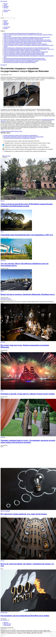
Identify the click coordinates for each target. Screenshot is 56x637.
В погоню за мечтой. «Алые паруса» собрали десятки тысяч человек (28, 394)
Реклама (6, 11)
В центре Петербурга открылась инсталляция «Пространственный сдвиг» (24, 58)
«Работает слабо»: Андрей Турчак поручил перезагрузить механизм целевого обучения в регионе (26, 147)
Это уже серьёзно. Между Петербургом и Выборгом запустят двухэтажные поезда (27, 37)
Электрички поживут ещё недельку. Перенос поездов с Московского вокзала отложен (28, 41)
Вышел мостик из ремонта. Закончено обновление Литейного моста (23, 38)
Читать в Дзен (18, 131)
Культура (3, 342)
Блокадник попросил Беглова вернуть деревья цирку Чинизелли (20, 138)
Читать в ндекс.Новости (8, 131)
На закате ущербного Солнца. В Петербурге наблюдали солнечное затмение (25, 44)
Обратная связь (7, 623)
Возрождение (4, 612)
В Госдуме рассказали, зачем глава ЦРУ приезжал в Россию (21, 141)
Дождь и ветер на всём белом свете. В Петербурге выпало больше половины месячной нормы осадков (27, 205)
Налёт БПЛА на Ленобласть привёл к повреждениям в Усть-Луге (22, 42)
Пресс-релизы (7, 625)
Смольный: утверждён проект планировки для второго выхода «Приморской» (26, 51)
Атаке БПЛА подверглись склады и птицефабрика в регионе (21, 61)
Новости (6, 3)
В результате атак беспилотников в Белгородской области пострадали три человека (28, 149)
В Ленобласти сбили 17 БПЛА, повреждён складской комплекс (22, 50)
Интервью (6, 6)
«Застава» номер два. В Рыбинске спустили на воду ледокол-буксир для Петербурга (27, 40)
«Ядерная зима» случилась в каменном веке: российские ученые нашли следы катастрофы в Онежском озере (26, 143)
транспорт (3, 260)
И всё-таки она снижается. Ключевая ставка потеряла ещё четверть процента (25, 59)
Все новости (4, 64)
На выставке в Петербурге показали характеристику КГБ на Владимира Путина (23, 136)
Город (2, 231)
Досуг (2, 390)
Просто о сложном (5, 510)
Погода (2, 200)
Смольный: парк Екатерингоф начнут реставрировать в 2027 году (23, 33)
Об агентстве (7, 10)
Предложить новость (6, 298)
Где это (2, 560)
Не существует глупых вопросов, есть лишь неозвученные (24, 514)
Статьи (5, 5)
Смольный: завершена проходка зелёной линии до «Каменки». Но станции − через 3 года (29, 49)
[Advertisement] (28, 457)
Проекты (6, 7)
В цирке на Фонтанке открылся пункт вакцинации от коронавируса (20, 135)
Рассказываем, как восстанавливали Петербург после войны (25, 616)
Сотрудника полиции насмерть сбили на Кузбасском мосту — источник (25, 145)
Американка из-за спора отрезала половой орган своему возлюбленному (25, 151)
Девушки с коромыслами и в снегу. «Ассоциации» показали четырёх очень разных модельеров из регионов (28, 441)
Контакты (6, 622)
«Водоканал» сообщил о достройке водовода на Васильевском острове (24, 53)
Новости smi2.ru (6, 155)
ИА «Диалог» (4, 1)
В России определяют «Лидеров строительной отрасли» (20, 62)
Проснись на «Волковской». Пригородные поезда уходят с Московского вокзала (26, 47)
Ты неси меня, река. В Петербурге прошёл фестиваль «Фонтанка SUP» (24, 54)
